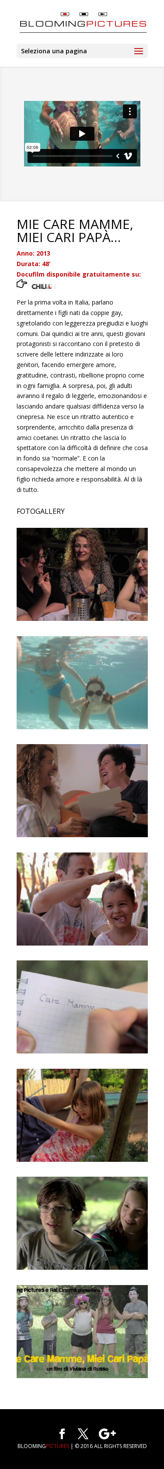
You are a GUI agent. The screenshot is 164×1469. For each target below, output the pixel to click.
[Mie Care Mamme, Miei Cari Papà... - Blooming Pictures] (82, 621)
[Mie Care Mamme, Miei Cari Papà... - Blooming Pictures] (82, 1378)
